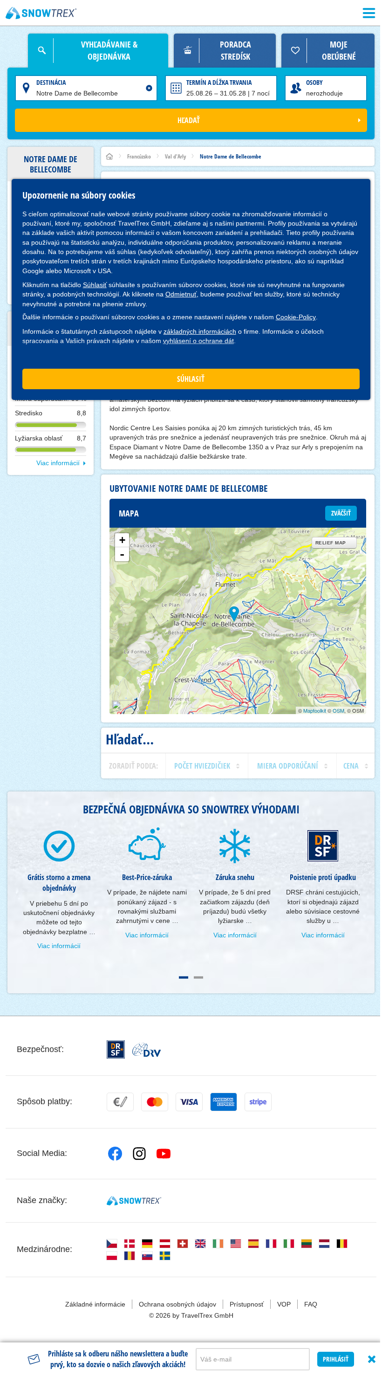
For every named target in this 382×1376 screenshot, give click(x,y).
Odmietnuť (181, 294)
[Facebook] (115, 1153)
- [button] (122, 554)
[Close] (371, 1359)
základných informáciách (200, 331)
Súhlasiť (95, 285)
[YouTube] (163, 1153)
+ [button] (122, 540)
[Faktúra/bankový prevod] (120, 1102)
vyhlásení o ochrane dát (198, 340)
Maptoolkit (314, 710)
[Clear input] (149, 88)
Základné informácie (95, 1304)
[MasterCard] (154, 1102)
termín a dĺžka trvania (219, 82)
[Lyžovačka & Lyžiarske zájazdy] (41, 13)
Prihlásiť (335, 1359)
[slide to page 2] (198, 977)
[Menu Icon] (369, 13)
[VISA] (189, 1102)
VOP (284, 1304)
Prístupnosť (247, 1304)
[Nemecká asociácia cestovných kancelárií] (146, 1050)
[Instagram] (139, 1153)
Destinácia (51, 82)
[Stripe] (258, 1102)
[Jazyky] (112, 1243)
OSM (338, 710)
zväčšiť (341, 513)
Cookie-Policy (296, 317)
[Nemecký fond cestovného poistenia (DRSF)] (116, 1049)
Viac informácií (58, 463)
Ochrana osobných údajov (177, 1304)
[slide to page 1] (183, 977)
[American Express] (223, 1102)
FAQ (310, 1304)
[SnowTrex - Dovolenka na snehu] (134, 1200)
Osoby (314, 82)
